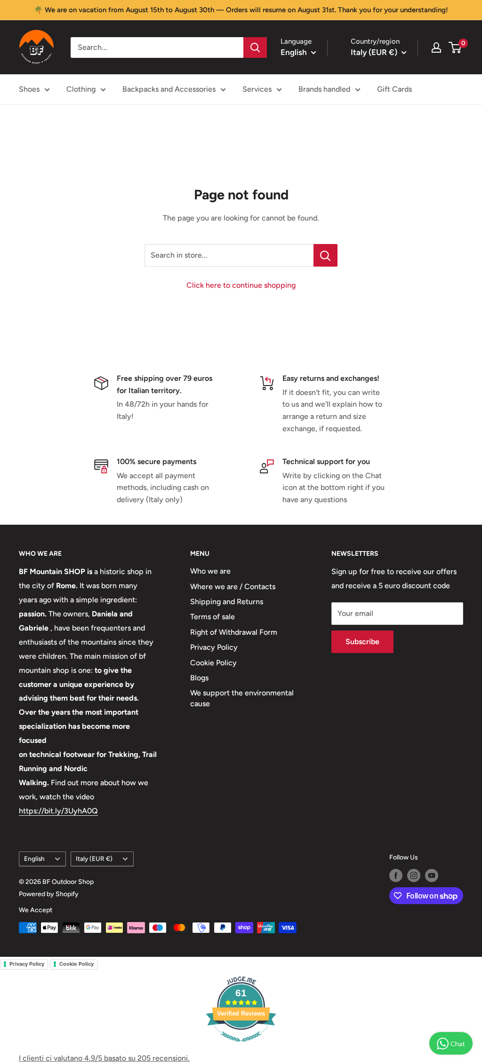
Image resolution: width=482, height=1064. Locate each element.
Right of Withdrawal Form (233, 632)
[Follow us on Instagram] (413, 875)
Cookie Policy (213, 662)
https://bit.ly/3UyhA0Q (58, 810)
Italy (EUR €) (94, 858)
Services (257, 89)
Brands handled (324, 89)
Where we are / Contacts (232, 586)
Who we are (210, 571)
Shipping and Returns (226, 601)
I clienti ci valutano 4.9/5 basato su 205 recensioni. (104, 1058)
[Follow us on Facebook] (395, 875)
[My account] (436, 47)
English (34, 858)
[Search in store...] (325, 255)
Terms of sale (212, 616)
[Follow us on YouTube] (431, 875)
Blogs (199, 677)
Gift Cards (394, 89)
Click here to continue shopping (241, 285)
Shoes (29, 89)
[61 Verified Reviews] (241, 1046)
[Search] (255, 47)
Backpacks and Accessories (169, 89)
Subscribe (362, 641)
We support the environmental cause (242, 698)
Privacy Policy (214, 647)
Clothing (81, 89)
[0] (455, 47)
